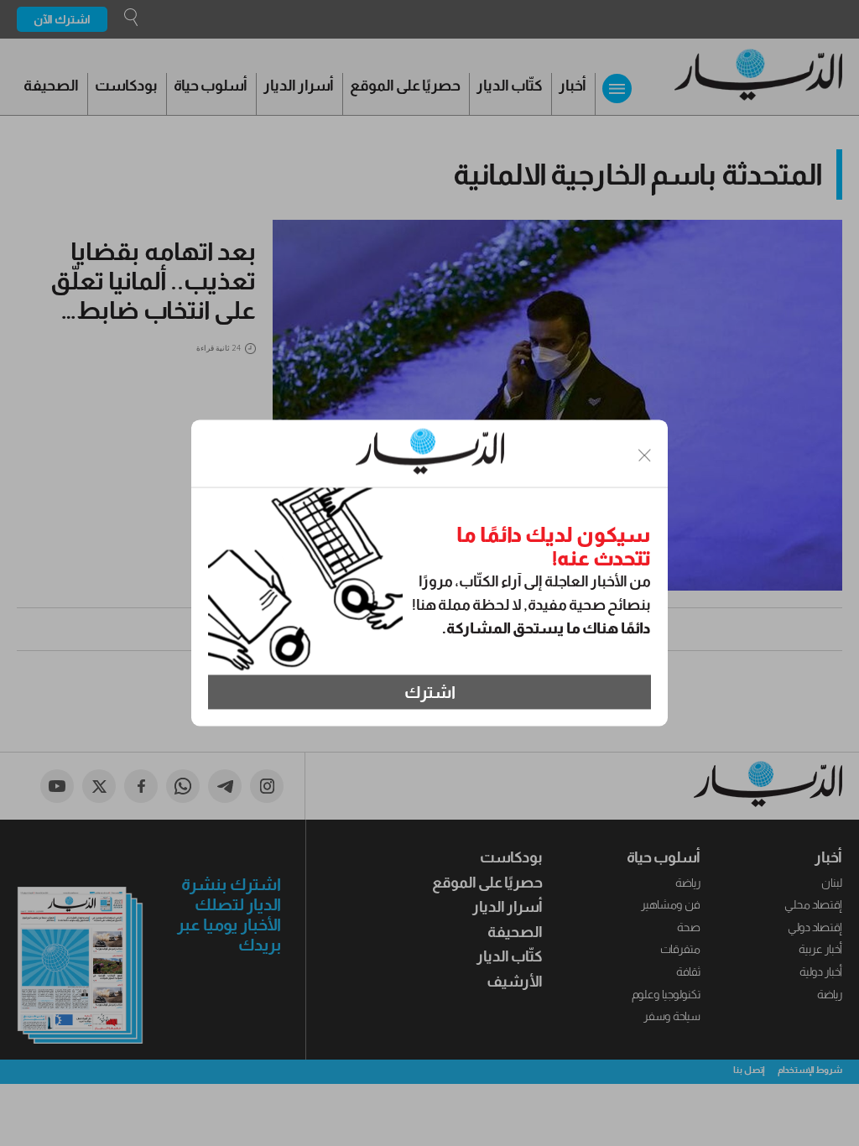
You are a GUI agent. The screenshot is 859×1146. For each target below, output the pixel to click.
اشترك (430, 692)
